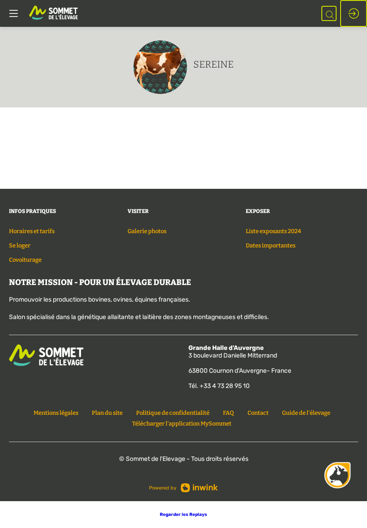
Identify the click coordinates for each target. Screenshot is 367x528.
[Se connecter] (353, 13)
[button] (183, 514)
